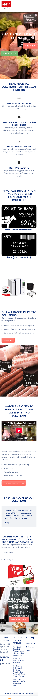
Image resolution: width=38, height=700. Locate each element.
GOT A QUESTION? (9, 53)
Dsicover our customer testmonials (14, 483)
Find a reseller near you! (19, 620)
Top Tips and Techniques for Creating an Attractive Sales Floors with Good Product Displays (19, 671)
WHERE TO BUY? (30, 46)
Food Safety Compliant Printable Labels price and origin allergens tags (18, 651)
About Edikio (30, 643)
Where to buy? (8, 340)
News (28, 650)
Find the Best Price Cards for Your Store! (18, 660)
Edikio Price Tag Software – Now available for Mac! (19, 682)
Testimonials (30, 647)
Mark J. (7, 523)
